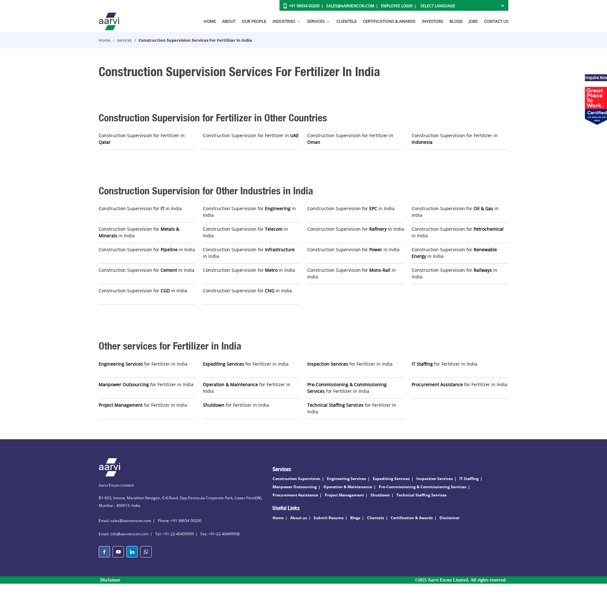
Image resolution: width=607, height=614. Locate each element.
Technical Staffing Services (421, 495)
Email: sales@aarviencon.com (125, 520)
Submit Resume (329, 517)
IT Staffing (469, 478)
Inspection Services (434, 478)
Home (210, 21)
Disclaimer (449, 517)
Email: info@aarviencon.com (124, 534)
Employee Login (397, 6)
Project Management (344, 495)
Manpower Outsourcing (295, 486)
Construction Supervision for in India (140, 208)
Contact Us (496, 21)
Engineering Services (346, 478)
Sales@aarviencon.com (350, 6)
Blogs (456, 21)
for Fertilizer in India (143, 364)
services (124, 40)
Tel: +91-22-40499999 (174, 534)
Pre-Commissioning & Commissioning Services (422, 486)
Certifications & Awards (389, 21)
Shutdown (380, 495)
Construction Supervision (296, 478)
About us (298, 517)
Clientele (346, 21)
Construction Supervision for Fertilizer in (142, 138)
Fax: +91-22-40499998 (220, 534)
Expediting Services (391, 478)
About (229, 21)
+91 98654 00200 (304, 6)
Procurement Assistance (295, 495)
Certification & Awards (412, 517)
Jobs (473, 21)
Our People (254, 21)
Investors (432, 21)
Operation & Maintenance (347, 486)
